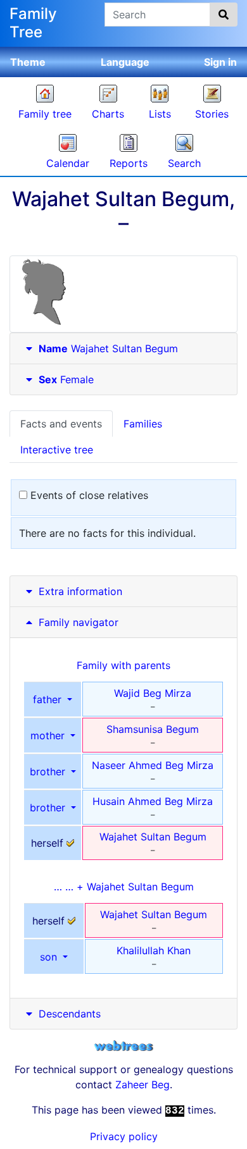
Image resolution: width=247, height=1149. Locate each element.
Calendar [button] (67, 163)
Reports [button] (129, 163)
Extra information (80, 591)
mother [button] (49, 735)
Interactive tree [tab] (56, 449)
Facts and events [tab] (61, 423)
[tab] (123, 348)
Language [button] (125, 62)
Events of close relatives (87, 495)
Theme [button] (28, 62)
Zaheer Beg (142, 1084)
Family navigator (76, 622)
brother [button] (49, 771)
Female (66, 379)
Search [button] (184, 163)
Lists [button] (160, 114)
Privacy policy (124, 1136)
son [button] (50, 956)
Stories (212, 114)
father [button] (49, 699)
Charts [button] (108, 114)
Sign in (220, 62)
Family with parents (123, 665)
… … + (124, 886)
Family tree (45, 114)
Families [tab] (143, 423)
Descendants (70, 1013)
